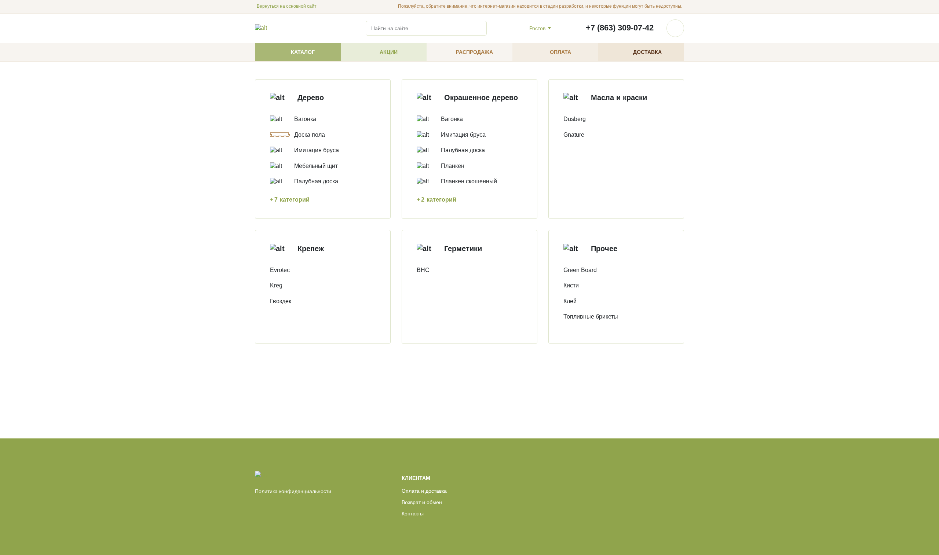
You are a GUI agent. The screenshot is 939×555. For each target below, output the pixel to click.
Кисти (571, 285)
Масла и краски (619, 97)
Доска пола (309, 135)
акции (389, 52)
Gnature (573, 135)
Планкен (452, 166)
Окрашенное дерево (481, 97)
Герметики (463, 249)
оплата (560, 52)
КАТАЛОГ (303, 52)
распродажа (474, 52)
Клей (570, 301)
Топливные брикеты (590, 316)
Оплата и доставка (424, 491)
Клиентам (416, 478)
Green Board (580, 270)
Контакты (413, 514)
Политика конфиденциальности (293, 491)
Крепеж (310, 249)
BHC (423, 270)
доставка (647, 52)
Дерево (310, 97)
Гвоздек (280, 301)
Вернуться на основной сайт (287, 6)
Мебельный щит (316, 166)
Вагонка (305, 119)
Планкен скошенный (469, 181)
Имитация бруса (316, 150)
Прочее (604, 249)
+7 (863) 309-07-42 (620, 27)
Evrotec (280, 270)
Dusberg (574, 119)
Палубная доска (316, 181)
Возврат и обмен (422, 502)
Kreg (276, 285)
